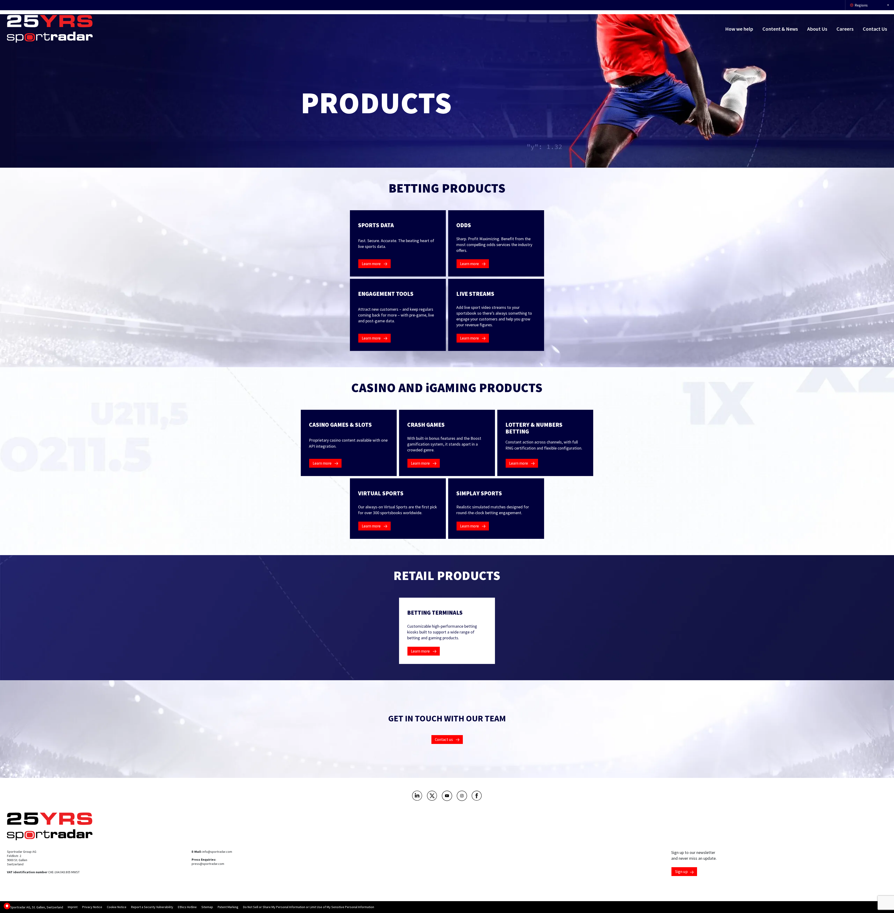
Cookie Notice (116, 907)
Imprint (73, 907)
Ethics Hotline (187, 907)
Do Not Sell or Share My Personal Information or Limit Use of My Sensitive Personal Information (308, 907)
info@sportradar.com (217, 852)
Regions (861, 5)
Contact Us (875, 29)
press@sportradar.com (208, 864)
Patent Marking (228, 907)
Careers (844, 29)
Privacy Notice (92, 907)
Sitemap (207, 907)
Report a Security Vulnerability (152, 907)
